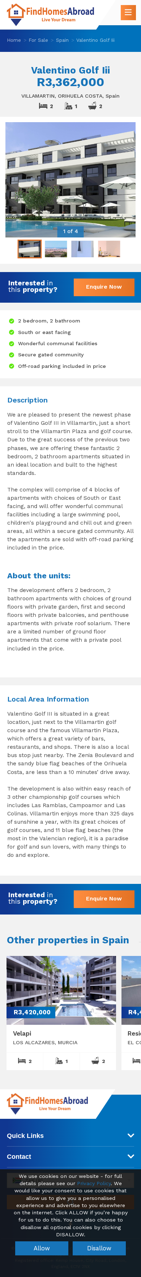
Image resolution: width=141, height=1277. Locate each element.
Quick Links (25, 1135)
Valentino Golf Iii (95, 40)
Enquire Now (104, 286)
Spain (62, 40)
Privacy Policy (94, 1183)
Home (14, 40)
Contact (19, 1156)
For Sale (38, 40)
